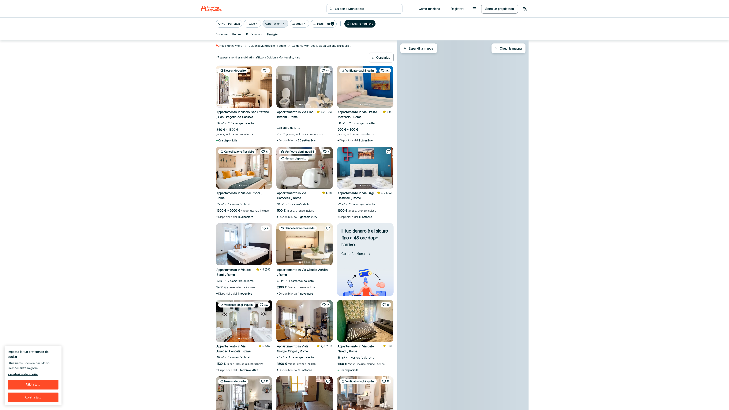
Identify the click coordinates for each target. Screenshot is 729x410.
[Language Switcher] (525, 9)
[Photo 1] (239, 104)
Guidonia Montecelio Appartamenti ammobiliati (321, 45)
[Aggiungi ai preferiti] (388, 151)
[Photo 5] (248, 104)
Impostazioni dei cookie (23, 374)
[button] (229, 24)
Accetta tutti (33, 397)
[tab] (222, 34)
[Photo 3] (244, 104)
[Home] (211, 9)
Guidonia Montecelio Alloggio (267, 45)
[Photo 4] (246, 104)
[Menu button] (474, 9)
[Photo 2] (242, 104)
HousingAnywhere (230, 45)
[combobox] (366, 8)
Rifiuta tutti (33, 384)
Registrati (457, 9)
